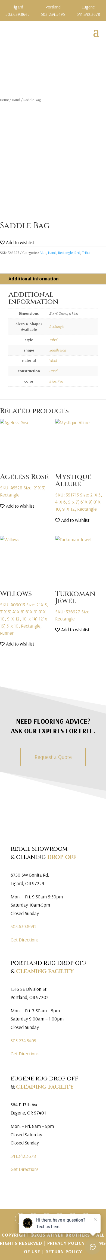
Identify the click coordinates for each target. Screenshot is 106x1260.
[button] (17, 242)
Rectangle (65, 252)
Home (4, 99)
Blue (43, 252)
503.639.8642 (24, 926)
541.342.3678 (23, 1156)
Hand (16, 99)
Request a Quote (53, 756)
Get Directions (25, 940)
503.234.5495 (23, 1040)
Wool (53, 360)
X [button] (102, 5)
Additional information (33, 278)
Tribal (86, 252)
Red (77, 252)
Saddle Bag (57, 350)
